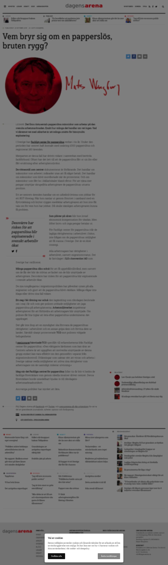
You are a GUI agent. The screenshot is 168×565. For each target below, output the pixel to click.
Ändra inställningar (109, 556)
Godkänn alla (56, 556)
